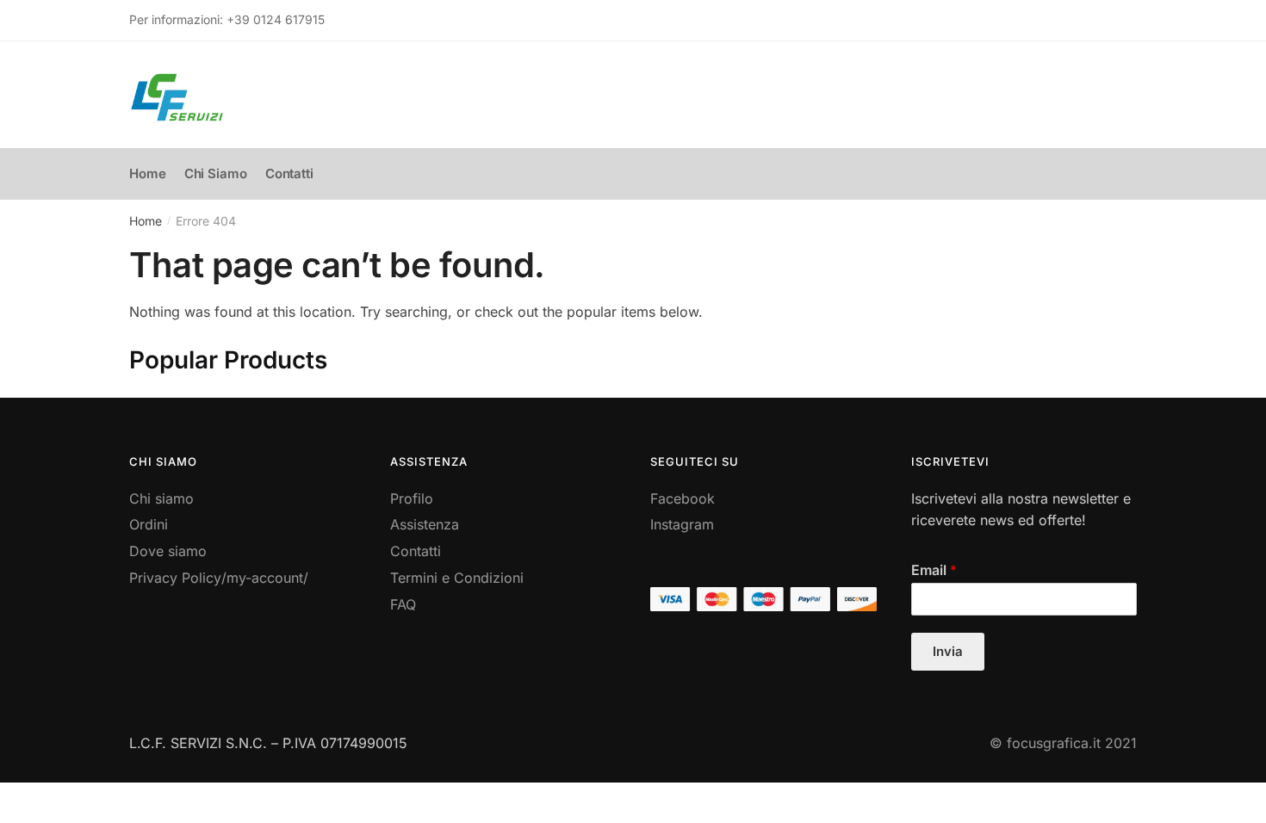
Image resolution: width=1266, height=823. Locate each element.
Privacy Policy (175, 577)
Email (934, 570)
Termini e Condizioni (457, 577)
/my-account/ (264, 577)
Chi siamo (161, 498)
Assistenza (424, 524)
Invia (948, 651)
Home (145, 220)
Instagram (682, 524)
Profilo (411, 498)
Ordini (148, 524)
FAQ (403, 604)
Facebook (682, 498)
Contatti (415, 551)
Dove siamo (168, 551)
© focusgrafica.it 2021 (1063, 743)
